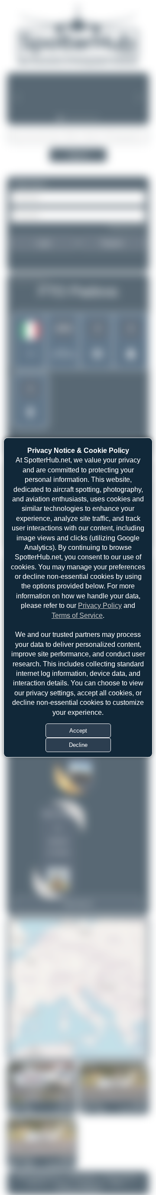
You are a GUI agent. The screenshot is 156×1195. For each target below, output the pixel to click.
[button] (78, 989)
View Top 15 (78, 904)
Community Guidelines (78, 1189)
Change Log (90, 1183)
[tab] (60, 118)
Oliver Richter (58, 814)
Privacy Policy (100, 605)
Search (78, 155)
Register (112, 242)
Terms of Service (77, 615)
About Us (36, 1183)
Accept (78, 730)
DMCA (117, 1183)
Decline (78, 744)
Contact (61, 1183)
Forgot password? (127, 227)
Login (43, 242)
